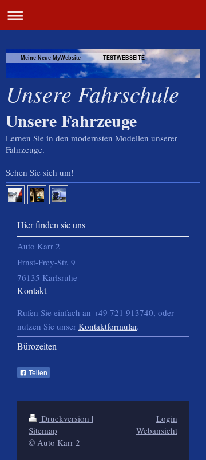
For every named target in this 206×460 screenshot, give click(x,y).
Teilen (37, 373)
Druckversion (65, 418)
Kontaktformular (107, 326)
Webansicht (156, 430)
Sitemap (43, 430)
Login (166, 418)
